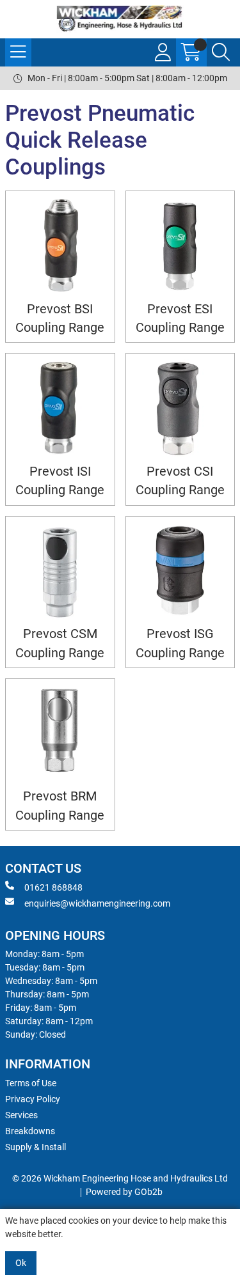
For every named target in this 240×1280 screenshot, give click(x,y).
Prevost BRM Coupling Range (59, 805)
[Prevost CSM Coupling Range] (60, 571)
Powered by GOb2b (124, 1192)
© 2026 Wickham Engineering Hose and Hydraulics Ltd (120, 1178)
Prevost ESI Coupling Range (180, 318)
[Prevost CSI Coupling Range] (180, 408)
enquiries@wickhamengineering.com (97, 903)
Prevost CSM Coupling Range (59, 643)
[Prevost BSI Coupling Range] (60, 245)
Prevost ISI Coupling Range (59, 480)
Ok (20, 1263)
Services (21, 1115)
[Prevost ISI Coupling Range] (60, 408)
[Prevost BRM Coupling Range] (60, 733)
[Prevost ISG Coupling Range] (180, 571)
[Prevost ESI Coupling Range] (180, 245)
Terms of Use (30, 1083)
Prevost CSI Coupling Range (180, 480)
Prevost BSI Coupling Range (59, 318)
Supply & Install (35, 1147)
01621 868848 (53, 887)
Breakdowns (30, 1131)
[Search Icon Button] (221, 52)
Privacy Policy (32, 1099)
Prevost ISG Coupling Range (180, 643)
